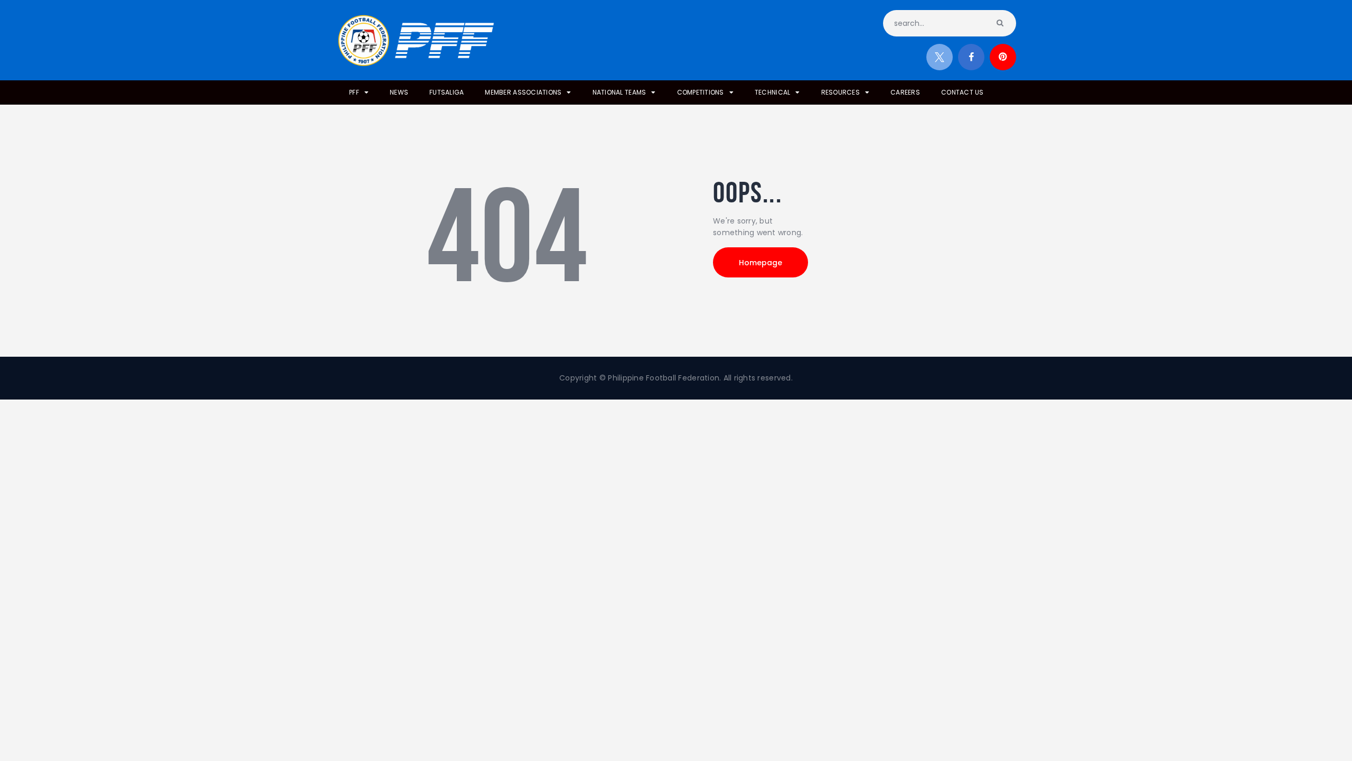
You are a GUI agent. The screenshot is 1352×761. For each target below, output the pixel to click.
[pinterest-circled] (1003, 57)
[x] (939, 57)
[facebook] (971, 57)
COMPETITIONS (700, 92)
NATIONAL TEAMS (619, 92)
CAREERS (905, 92)
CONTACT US (962, 92)
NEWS (399, 92)
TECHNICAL (772, 92)
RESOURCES (840, 92)
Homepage (760, 262)
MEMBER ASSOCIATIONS (523, 92)
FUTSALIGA (446, 92)
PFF (354, 92)
